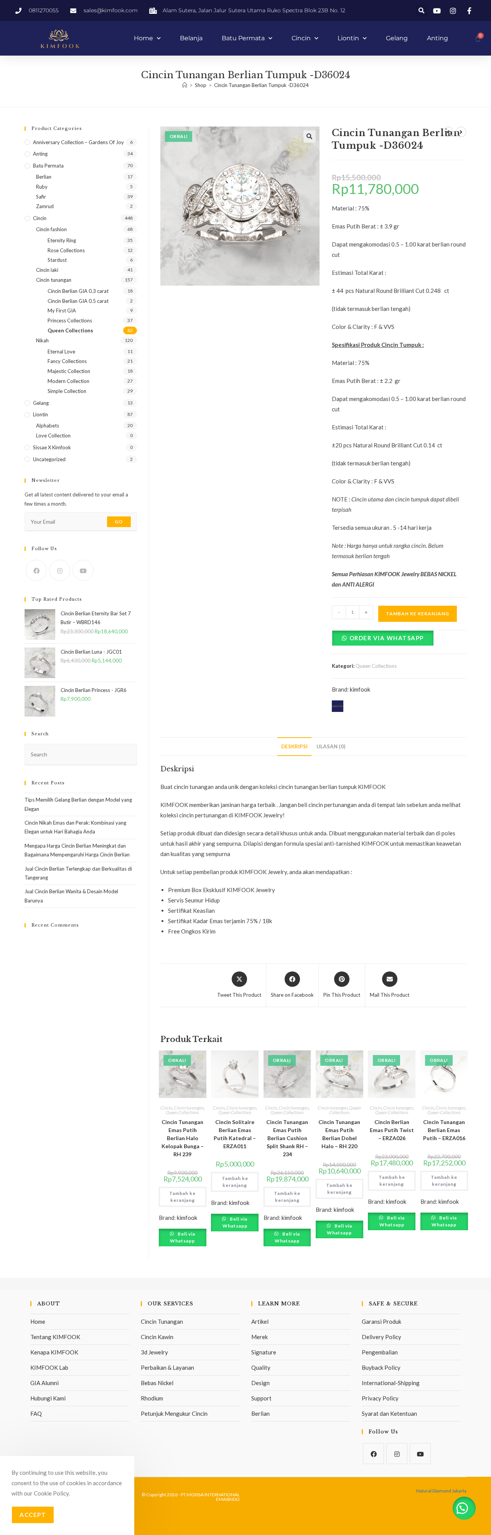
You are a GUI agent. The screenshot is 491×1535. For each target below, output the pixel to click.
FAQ (36, 1413)
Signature (263, 1352)
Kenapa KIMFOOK (54, 1352)
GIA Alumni (44, 1382)
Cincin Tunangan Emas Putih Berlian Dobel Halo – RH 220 (339, 1134)
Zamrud (45, 206)
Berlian (43, 177)
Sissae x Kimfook (52, 447)
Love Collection (53, 435)
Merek (259, 1336)
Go (119, 521)
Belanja (191, 38)
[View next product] (461, 132)
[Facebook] (36, 570)
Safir (41, 197)
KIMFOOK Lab (49, 1367)
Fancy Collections (67, 361)
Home (143, 38)
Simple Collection (67, 391)
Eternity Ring (62, 240)
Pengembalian (380, 1352)
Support (261, 1398)
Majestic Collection (69, 371)
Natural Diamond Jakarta (441, 1491)
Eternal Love (61, 351)
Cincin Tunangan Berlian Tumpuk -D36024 (261, 85)
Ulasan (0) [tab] (330, 746)
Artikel (260, 1321)
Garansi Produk (381, 1321)
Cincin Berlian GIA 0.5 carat (78, 301)
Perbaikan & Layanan (167, 1367)
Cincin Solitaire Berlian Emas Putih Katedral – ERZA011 (235, 1134)
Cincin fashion (51, 229)
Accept (33, 1514)
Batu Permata (243, 38)
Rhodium (152, 1398)
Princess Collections (70, 320)
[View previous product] (448, 132)
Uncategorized (49, 459)
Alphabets (47, 425)
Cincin (301, 38)
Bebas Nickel (157, 1382)
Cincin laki (47, 270)
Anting (437, 38)
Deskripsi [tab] (294, 746)
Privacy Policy (380, 1398)
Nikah (42, 340)
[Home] (184, 85)
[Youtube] (83, 570)
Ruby (42, 187)
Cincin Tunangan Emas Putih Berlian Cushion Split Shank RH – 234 (287, 1138)
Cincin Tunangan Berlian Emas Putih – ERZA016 (444, 1130)
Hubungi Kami (48, 1398)
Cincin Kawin (157, 1336)
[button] (421, 10)
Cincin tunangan (189, 1108)
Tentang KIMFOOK (55, 1336)
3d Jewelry (154, 1352)
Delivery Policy (381, 1336)
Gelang (397, 38)
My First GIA (62, 310)
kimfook (360, 689)
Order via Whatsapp (386, 637)
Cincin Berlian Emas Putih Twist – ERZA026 (392, 1130)
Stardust (57, 260)
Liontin (348, 38)
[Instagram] (59, 570)
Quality (260, 1367)
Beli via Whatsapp (182, 1237)
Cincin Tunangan (162, 1321)
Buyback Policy (381, 1367)
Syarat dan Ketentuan (389, 1413)
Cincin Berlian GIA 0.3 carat (78, 291)
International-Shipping (391, 1382)
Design (260, 1382)
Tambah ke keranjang (417, 613)
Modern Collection (68, 381)
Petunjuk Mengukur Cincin (174, 1413)
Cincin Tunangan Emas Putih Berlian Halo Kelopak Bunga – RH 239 (182, 1138)
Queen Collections (376, 666)
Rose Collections (66, 250)
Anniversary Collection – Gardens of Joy (78, 142)
